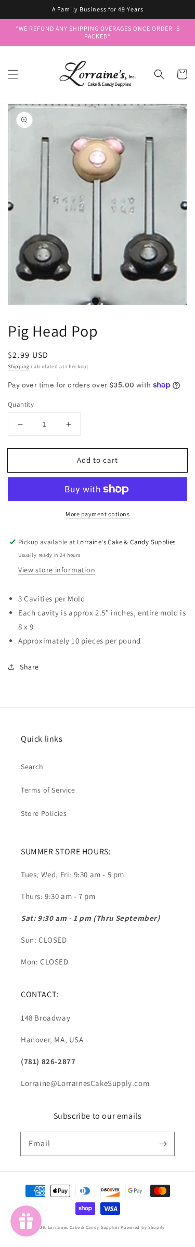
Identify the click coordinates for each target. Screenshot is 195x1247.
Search (32, 766)
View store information (56, 569)
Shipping (19, 366)
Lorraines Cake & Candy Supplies (84, 1227)
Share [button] (29, 667)
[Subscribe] (162, 1143)
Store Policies (44, 813)
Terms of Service (48, 790)
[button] (13, 74)
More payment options (97, 514)
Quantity (21, 404)
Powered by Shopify (143, 1227)
